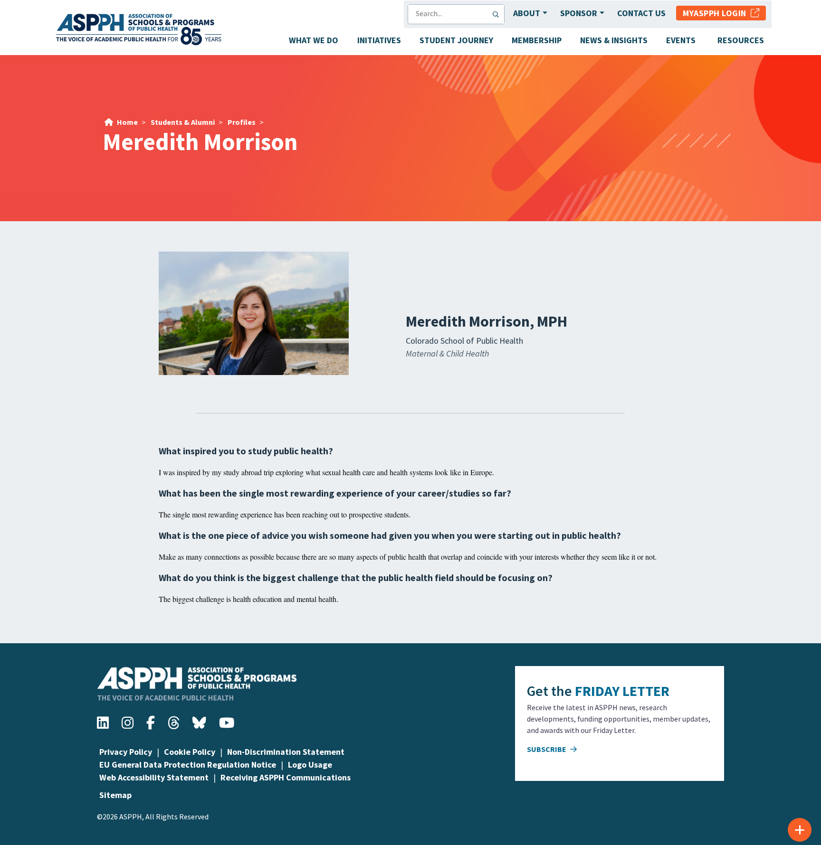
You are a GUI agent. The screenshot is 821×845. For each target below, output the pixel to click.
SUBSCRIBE (547, 749)
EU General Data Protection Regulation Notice (187, 764)
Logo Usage (310, 764)
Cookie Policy (189, 751)
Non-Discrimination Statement (285, 751)
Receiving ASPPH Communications (285, 777)
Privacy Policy (125, 751)
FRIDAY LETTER (622, 691)
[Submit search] (498, 14)
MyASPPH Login (717, 13)
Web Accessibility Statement (154, 777)
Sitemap (115, 794)
